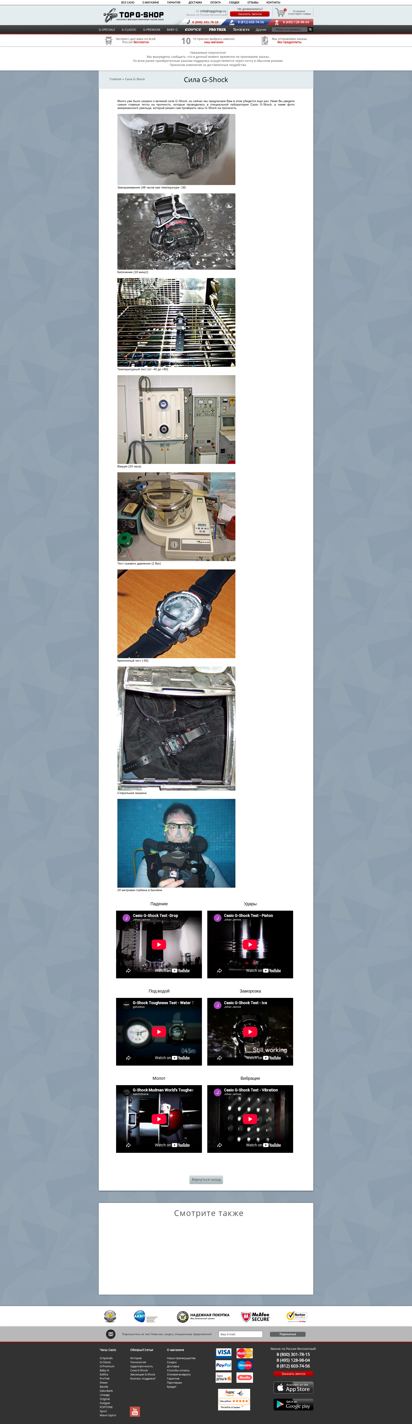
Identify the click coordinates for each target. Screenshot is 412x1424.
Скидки (172, 1362)
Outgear (105, 1403)
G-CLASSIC (129, 30)
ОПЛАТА (215, 2)
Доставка (173, 1366)
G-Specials (106, 1358)
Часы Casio (108, 1350)
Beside (104, 1387)
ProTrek (105, 1378)
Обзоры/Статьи (141, 1350)
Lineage (105, 1395)
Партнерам (174, 1382)
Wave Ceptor (108, 1415)
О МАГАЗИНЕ (150, 2)
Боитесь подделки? (143, 1378)
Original (105, 1399)
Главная (115, 79)
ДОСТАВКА (195, 2)
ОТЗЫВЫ (252, 2)
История (136, 1358)
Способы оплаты (178, 1370)
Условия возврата (179, 1374)
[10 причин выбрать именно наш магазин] (186, 46)
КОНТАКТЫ (273, 2)
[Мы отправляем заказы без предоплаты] (265, 44)
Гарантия (173, 1378)
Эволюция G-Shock (142, 1374)
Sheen (104, 1382)
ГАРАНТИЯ (173, 2)
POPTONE (106, 1407)
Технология (138, 1362)
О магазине (175, 1350)
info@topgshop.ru (213, 11)
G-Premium (107, 1366)
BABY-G (172, 30)
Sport (103, 1411)
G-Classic (105, 1362)
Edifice (104, 1374)
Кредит (171, 1387)
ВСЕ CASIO (127, 2)
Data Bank (106, 1391)
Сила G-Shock (139, 1370)
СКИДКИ (234, 2)
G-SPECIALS (107, 30)
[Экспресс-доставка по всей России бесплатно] (109, 46)
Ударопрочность (141, 1366)
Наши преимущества (181, 1358)
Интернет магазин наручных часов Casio (133, 15)
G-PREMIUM (151, 30)
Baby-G (104, 1370)
